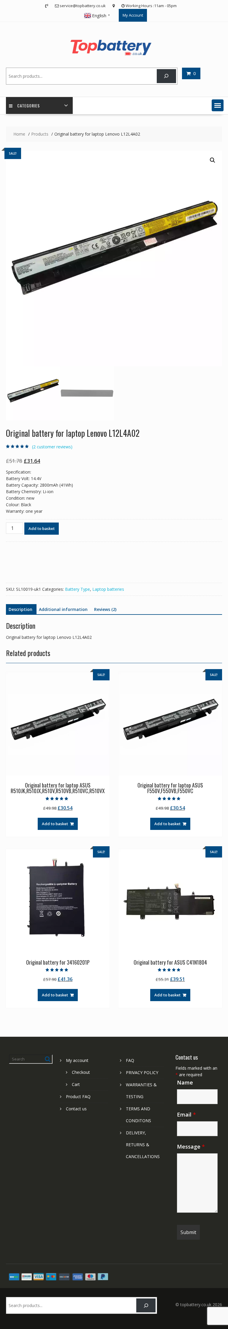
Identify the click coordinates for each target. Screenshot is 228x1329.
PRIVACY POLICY (142, 1072)
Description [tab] (20, 609)
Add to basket (41, 528)
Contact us (76, 1109)
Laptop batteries (108, 589)
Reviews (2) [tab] (105, 609)
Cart (76, 1084)
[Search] (166, 76)
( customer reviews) (52, 447)
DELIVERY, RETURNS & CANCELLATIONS (143, 1144)
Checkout (81, 1072)
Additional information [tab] (63, 609)
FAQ (130, 1060)
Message (191, 1146)
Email (186, 1114)
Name (185, 1082)
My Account (133, 15)
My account (77, 1060)
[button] (218, 105)
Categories (28, 105)
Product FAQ (78, 1096)
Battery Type (77, 589)
